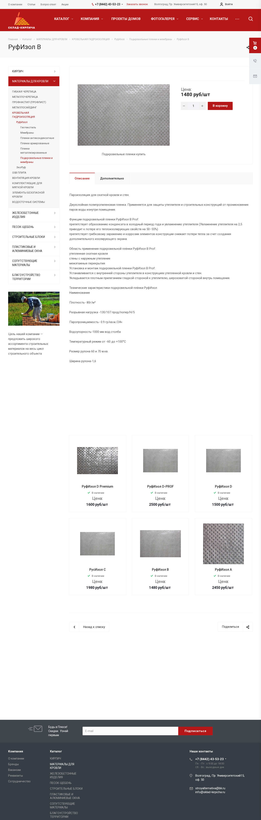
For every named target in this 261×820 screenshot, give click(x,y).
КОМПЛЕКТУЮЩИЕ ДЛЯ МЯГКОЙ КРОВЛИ (27, 185)
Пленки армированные (34, 143)
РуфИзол (22, 122)
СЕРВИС (193, 19)
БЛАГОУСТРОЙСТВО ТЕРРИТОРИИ (26, 277)
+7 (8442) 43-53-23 (209, 759)
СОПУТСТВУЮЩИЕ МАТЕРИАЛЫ (24, 263)
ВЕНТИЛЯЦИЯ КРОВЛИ (26, 177)
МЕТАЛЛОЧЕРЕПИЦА (25, 96)
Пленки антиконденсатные (37, 138)
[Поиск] (249, 18)
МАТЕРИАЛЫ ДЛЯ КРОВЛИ (30, 81)
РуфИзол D (223, 486)
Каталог (56, 751)
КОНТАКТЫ (219, 19)
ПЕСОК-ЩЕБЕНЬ (23, 227)
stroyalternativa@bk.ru (210, 788)
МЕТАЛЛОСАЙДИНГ (24, 107)
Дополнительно (112, 178)
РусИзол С (97, 570)
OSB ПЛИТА (19, 172)
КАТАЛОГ (62, 19)
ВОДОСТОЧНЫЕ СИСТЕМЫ (28, 201)
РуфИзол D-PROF (160, 486)
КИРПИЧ (17, 71)
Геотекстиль (28, 127)
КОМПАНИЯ (90, 19)
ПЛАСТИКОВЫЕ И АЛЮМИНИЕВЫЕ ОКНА (27, 249)
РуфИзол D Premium (97, 486)
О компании (16, 758)
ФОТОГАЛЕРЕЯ (163, 19)
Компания (15, 751)
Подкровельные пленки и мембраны (36, 160)
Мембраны (27, 132)
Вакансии (14, 770)
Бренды (13, 764)
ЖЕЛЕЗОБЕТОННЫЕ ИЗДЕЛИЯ (25, 215)
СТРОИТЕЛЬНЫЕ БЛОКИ (28, 237)
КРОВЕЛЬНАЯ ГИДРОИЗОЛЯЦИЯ (23, 114)
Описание (82, 178)
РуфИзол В (160, 570)
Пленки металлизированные (33, 150)
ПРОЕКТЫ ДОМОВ (125, 19)
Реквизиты (15, 775)
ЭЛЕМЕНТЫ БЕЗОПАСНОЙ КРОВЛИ (28, 194)
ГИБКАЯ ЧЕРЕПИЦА (24, 91)
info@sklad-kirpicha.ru (210, 792)
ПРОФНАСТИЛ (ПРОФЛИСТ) (29, 102)
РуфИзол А (223, 570)
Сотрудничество (19, 781)
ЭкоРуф (21, 167)
